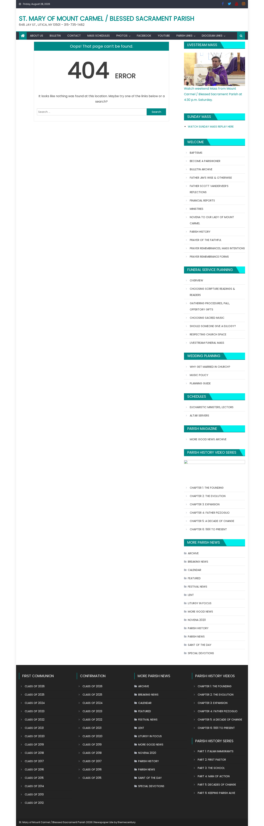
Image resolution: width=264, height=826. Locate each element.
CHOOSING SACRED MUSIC (207, 318)
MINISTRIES (196, 209)
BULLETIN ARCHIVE (201, 169)
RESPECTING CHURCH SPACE (208, 334)
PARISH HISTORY (200, 232)
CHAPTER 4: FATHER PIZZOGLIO (210, 513)
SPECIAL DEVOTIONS (201, 653)
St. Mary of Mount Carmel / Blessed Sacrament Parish (106, 18)
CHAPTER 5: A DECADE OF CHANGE (212, 521)
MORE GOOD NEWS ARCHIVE (208, 439)
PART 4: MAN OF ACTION (214, 776)
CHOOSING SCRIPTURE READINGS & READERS (212, 292)
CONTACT (74, 36)
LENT (191, 595)
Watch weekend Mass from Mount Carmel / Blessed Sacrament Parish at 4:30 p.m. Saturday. (213, 94)
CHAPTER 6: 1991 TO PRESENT (208, 529)
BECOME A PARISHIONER (205, 161)
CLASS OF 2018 (34, 753)
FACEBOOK (144, 36)
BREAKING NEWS (198, 562)
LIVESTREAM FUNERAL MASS (207, 343)
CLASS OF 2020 (35, 736)
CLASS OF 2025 (34, 695)
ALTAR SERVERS (199, 415)
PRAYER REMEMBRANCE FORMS (209, 257)
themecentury (126, 822)
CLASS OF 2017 (34, 761)
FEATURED (194, 578)
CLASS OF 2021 (34, 728)
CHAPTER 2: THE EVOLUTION (208, 496)
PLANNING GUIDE (200, 383)
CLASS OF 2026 (35, 686)
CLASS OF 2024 (35, 703)
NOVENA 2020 (197, 620)
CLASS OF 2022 (34, 719)
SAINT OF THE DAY (199, 645)
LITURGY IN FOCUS (199, 603)
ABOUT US (36, 36)
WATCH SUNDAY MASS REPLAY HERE (211, 127)
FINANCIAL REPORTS (202, 200)
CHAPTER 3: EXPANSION (205, 504)
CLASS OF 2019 (34, 744)
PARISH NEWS (196, 636)
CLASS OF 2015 (34, 778)
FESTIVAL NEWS (197, 587)
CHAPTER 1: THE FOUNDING (207, 488)
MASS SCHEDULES (98, 36)
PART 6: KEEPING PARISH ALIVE (216, 793)
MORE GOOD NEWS (200, 612)
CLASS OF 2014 (34, 786)
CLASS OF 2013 (34, 794)
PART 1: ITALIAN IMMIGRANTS (215, 751)
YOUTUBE (164, 36)
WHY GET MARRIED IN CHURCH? (210, 367)
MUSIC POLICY (199, 375)
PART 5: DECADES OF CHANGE (217, 785)
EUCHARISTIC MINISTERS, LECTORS (211, 407)
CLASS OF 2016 (34, 769)
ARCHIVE (193, 553)
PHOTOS (122, 36)
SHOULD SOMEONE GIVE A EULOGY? (213, 326)
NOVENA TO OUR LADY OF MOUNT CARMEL (212, 220)
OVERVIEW (196, 280)
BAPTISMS (196, 153)
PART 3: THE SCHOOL (211, 768)
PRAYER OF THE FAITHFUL (205, 240)
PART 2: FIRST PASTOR (212, 760)
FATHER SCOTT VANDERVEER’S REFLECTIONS (209, 189)
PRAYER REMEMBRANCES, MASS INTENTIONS (217, 248)
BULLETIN (55, 36)
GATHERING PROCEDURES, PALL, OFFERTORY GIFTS (210, 306)
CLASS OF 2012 (34, 803)
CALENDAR (194, 570)
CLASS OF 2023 (34, 711)
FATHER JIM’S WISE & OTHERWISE (211, 178)
